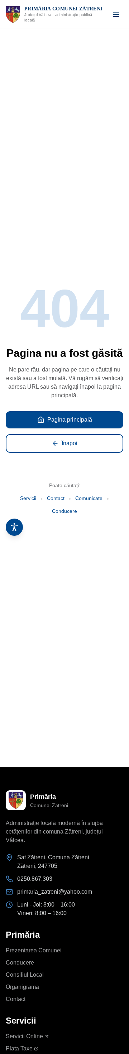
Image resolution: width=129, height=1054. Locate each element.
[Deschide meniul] (116, 14)
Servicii (28, 498)
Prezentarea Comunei (34, 950)
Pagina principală (69, 420)
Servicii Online (24, 1036)
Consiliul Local (25, 975)
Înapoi (69, 443)
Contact (55, 498)
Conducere (64, 511)
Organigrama (22, 987)
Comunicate (88, 498)
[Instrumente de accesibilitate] (14, 527)
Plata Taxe (19, 1048)
